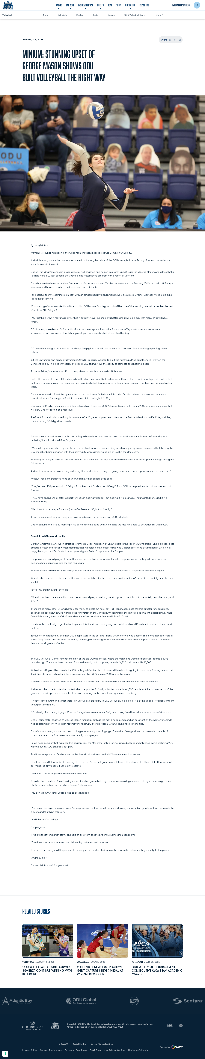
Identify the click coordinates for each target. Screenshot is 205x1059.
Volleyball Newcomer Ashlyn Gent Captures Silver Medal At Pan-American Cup (100, 970)
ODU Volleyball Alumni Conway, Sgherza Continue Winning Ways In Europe (47, 970)
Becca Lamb (129, 835)
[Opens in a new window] (170, 1025)
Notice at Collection (138, 1050)
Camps (112, 15)
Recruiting (144, 5)
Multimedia (130, 5)
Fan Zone (70, 5)
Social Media (79, 1044)
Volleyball (28, 962)
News (45, 15)
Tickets (100, 5)
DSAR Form (95, 1050)
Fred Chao (44, 272)
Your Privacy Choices (114, 1050)
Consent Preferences (51, 1050)
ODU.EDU (63, 1044)
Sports (59, 5)
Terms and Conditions (76, 1050)
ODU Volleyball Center (135, 15)
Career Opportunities (101, 1044)
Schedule (62, 15)
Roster (79, 15)
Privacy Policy (29, 1050)
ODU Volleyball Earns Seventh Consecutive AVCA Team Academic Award (157, 970)
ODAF (110, 5)
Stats (95, 15)
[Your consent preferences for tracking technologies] (5, 1054)
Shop (118, 5)
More (158, 15)
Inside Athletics (85, 5)
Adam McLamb (109, 835)
